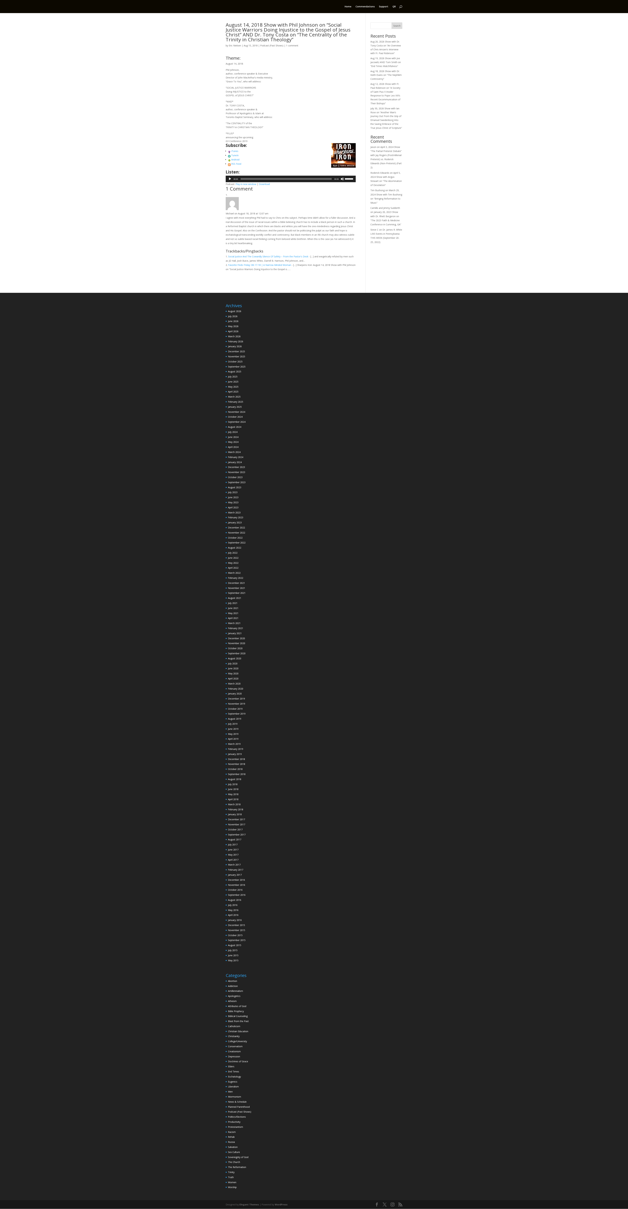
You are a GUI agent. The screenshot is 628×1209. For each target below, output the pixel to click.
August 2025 (234, 371)
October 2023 (235, 477)
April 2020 (233, 678)
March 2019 (234, 743)
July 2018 (232, 784)
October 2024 (235, 416)
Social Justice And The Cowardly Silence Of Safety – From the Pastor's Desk (268, 256)
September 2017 (236, 834)
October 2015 (235, 935)
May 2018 (233, 794)
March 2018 (234, 804)
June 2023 (233, 497)
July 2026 (232, 316)
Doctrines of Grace (238, 1061)
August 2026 (234, 311)
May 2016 (233, 910)
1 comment (292, 45)
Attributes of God (237, 1006)
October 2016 (235, 889)
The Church (234, 1162)
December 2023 (236, 467)
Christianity (234, 1036)
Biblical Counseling (238, 1016)
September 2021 (236, 592)
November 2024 (236, 411)
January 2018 (235, 814)
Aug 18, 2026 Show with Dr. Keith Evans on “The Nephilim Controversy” (386, 75)
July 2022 (232, 552)
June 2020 (233, 668)
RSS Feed (236, 163)
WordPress (281, 1204)
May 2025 (233, 386)
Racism (232, 1132)
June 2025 (233, 381)
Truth (231, 1177)
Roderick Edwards (379, 172)
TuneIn (235, 155)
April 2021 (233, 618)
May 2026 (233, 326)
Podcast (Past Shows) (271, 45)
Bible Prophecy (236, 1011)
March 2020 (234, 683)
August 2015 (234, 945)
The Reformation (237, 1167)
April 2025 (233, 391)
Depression (234, 1056)
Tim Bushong (377, 190)
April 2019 (233, 738)
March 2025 (234, 396)
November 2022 (236, 532)
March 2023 (234, 512)
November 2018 (236, 764)
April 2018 (233, 799)
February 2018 (235, 809)
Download (264, 184)
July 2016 (232, 905)
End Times (233, 1071)
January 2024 (235, 462)
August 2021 (234, 598)
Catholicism (234, 1026)
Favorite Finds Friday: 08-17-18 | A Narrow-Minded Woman (259, 265)
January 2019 (235, 754)
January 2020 (235, 693)
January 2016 (235, 920)
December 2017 (236, 819)
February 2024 (235, 457)
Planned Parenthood (239, 1106)
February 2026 (235, 341)
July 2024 (232, 432)
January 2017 (235, 874)
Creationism (234, 1051)
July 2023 (232, 492)
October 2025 (235, 361)
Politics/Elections (237, 1116)
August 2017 (234, 839)
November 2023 (236, 472)
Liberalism (233, 1086)
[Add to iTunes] (229, 151)
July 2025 (232, 376)
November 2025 (236, 356)
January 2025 (235, 406)
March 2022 (234, 572)
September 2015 (236, 940)
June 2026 (233, 321)
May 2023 (233, 502)
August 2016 (234, 899)
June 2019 (233, 728)
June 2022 (233, 557)
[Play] (230, 179)
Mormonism (234, 1096)
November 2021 (236, 588)
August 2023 (234, 487)
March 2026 (234, 336)
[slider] (349, 179)
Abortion (232, 981)
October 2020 (235, 648)
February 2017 (235, 869)
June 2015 (233, 955)
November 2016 (236, 884)
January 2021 (235, 633)
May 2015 (233, 960)
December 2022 (236, 527)
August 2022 (234, 547)
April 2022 (233, 567)
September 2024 (236, 421)
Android (235, 159)
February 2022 (235, 577)
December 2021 (236, 582)
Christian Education (238, 1031)
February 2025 (235, 401)
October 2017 (235, 829)
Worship (232, 1187)
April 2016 (233, 915)
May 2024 (233, 441)
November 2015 (236, 930)
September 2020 (236, 653)
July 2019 (232, 723)
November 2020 (236, 643)
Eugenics (232, 1081)
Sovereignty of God (238, 1157)
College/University (237, 1041)
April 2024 (233, 447)
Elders (231, 1066)
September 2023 (236, 482)
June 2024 (233, 437)
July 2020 (232, 663)
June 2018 (233, 789)
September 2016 (236, 894)
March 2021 (234, 623)
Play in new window (246, 184)
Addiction (233, 986)
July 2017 (232, 844)
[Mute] (342, 179)
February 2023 (235, 517)
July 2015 (232, 950)
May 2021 (233, 613)
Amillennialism (235, 990)
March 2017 (234, 864)
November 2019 (236, 703)
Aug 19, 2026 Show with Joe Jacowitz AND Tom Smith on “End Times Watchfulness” (385, 62)
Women (232, 1182)
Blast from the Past (238, 1021)
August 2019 (234, 718)
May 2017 (233, 854)
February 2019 (235, 748)
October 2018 (235, 769)
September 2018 (236, 774)
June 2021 (233, 608)
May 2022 (233, 562)
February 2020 (235, 688)
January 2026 (235, 346)
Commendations (365, 6)
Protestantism (235, 1126)
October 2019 (235, 708)
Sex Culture (234, 1152)
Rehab (231, 1136)
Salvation (233, 1147)
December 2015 (236, 925)
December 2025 (236, 351)
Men (230, 1091)
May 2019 (233, 733)
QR (394, 6)
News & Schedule (237, 1101)
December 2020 (236, 638)
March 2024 (234, 452)
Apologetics (234, 996)
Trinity (231, 1172)
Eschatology (234, 1076)
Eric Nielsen (235, 45)
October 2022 (235, 537)
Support (383, 6)
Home (348, 6)
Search (397, 25)
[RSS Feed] (229, 163)
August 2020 (234, 658)
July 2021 (232, 603)
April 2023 (233, 507)
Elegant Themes (249, 1204)
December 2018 (236, 759)
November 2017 (236, 824)
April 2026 (233, 331)
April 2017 (233, 859)
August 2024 (234, 426)
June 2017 (233, 849)
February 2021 (235, 628)
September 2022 (236, 542)
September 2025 (236, 366)
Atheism (232, 1001)
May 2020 (233, 673)
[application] (291, 179)
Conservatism (235, 1046)
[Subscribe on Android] (229, 159)
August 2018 (234, 779)
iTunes (234, 151)
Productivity (234, 1121)
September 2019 (236, 713)
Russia (231, 1141)
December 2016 (236, 879)
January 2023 (235, 522)
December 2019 (236, 698)
